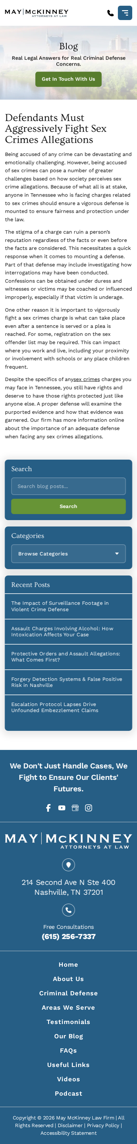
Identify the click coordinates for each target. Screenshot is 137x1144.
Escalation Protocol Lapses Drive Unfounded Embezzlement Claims (54, 707)
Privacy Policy (103, 1125)
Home (68, 964)
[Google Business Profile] (75, 808)
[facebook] (48, 808)
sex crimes (86, 380)
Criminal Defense (68, 993)
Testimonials (68, 1022)
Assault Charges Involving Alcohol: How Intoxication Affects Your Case (62, 631)
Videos (68, 1079)
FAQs (68, 1050)
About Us (68, 979)
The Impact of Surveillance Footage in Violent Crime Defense (60, 606)
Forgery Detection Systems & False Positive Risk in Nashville (66, 682)
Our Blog (68, 1036)
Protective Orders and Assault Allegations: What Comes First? (65, 657)
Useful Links (68, 1065)
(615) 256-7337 (68, 936)
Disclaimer (70, 1125)
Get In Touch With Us (68, 79)
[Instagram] (88, 808)
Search (68, 506)
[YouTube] (61, 808)
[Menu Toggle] (125, 13)
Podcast (69, 1093)
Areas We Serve (68, 1007)
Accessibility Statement (68, 1133)
